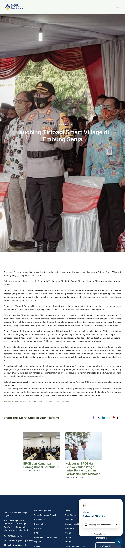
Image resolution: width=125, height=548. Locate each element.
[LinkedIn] (103, 418)
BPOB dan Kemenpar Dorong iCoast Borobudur (41, 465)
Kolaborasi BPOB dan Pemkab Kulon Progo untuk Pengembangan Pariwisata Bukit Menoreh (82, 469)
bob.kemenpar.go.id (17, 545)
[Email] (118, 418)
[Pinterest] (113, 418)
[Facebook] (93, 418)
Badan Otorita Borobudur (16, 402)
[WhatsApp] (108, 418)
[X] (98, 418)
